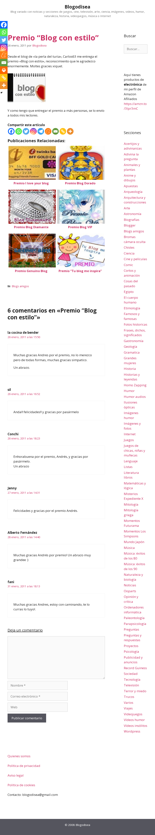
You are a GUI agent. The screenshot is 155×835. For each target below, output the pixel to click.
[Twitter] (26, 131)
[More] (70, 131)
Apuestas (131, 186)
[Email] (55, 131)
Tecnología (132, 679)
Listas (128, 467)
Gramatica (132, 352)
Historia (130, 368)
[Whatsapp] (18, 131)
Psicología (131, 651)
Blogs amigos (20, 286)
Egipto (129, 291)
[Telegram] (40, 131)
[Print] (4, 70)
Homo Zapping (135, 385)
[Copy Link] (63, 131)
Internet (130, 434)
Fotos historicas (135, 324)
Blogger (130, 225)
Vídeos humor (134, 720)
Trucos (129, 697)
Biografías (131, 219)
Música (129, 548)
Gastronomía (133, 341)
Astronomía (132, 214)
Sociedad (131, 673)
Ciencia (129, 253)
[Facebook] (11, 131)
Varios (128, 702)
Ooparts (130, 591)
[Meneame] (48, 131)
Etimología (132, 308)
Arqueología (133, 191)
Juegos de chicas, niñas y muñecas (134, 450)
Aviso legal (16, 775)
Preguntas (131, 629)
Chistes (129, 247)
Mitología (131, 504)
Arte (127, 208)
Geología (130, 346)
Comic (128, 265)
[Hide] (1, 92)
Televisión (131, 685)
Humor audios (135, 396)
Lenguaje (131, 461)
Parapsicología (135, 624)
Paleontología (134, 618)
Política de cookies (21, 785)
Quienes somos (19, 756)
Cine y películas (135, 259)
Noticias (130, 585)
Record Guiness (135, 668)
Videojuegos (133, 714)
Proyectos (131, 646)
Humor (129, 391)
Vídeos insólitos (135, 725)
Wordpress (132, 731)
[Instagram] (33, 131)
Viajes (128, 708)
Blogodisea (77, 6)
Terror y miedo (135, 691)
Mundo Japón (134, 542)
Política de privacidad (24, 766)
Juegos (129, 440)
